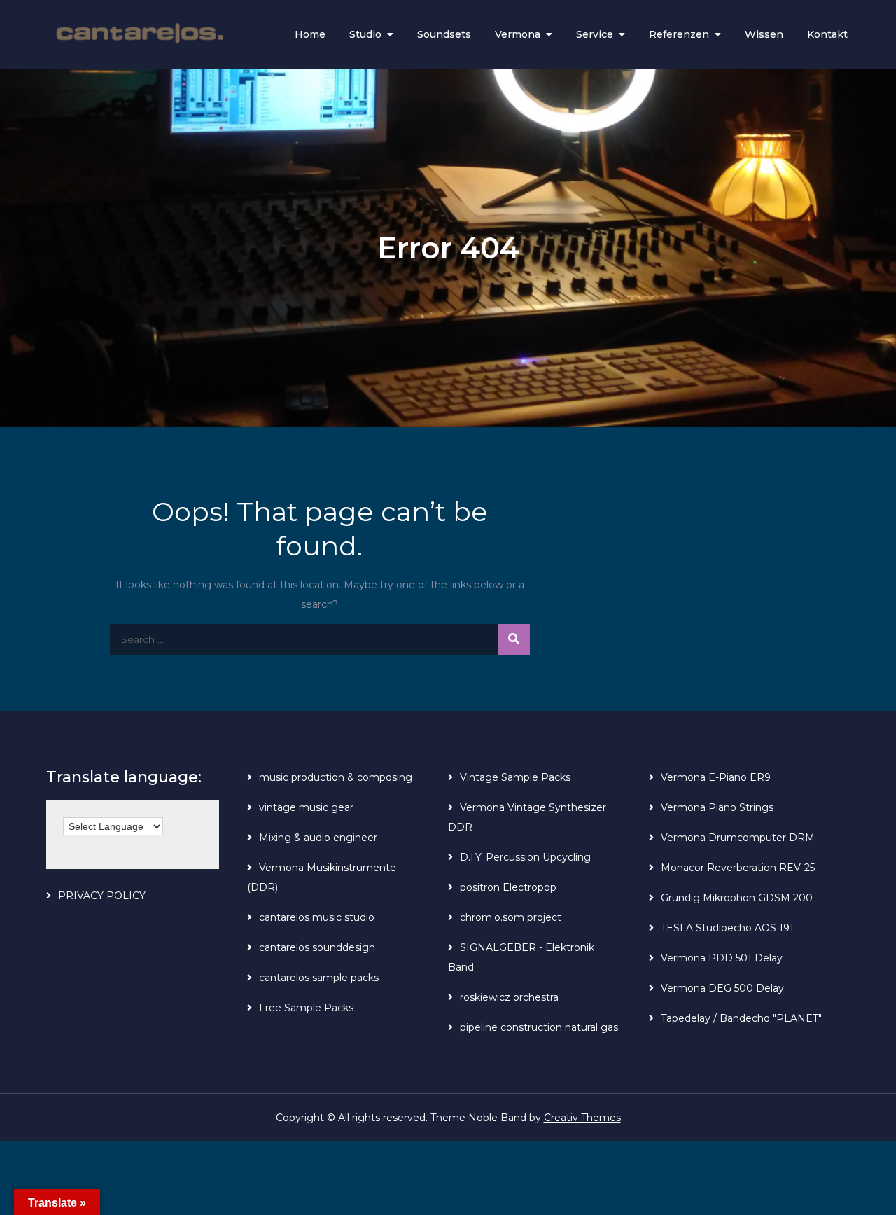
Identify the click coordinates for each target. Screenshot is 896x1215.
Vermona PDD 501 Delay (722, 958)
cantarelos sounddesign (317, 947)
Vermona (517, 34)
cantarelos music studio (316, 917)
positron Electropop (508, 887)
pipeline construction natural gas (539, 1027)
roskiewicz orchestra (509, 997)
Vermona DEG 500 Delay (722, 988)
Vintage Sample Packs (515, 777)
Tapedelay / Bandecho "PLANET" (741, 1018)
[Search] (514, 639)
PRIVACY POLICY (102, 895)
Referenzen (679, 34)
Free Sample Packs (306, 1007)
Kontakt (827, 34)
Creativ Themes (582, 1117)
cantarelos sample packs (319, 977)
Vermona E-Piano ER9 (716, 777)
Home (310, 34)
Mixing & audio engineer (318, 837)
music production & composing (335, 777)
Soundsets (444, 34)
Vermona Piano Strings (717, 807)
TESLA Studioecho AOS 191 (727, 928)
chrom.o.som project (510, 917)
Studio (365, 34)
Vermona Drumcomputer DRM (738, 837)
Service (594, 34)
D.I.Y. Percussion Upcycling (525, 857)
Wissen (764, 34)
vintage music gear (306, 807)
